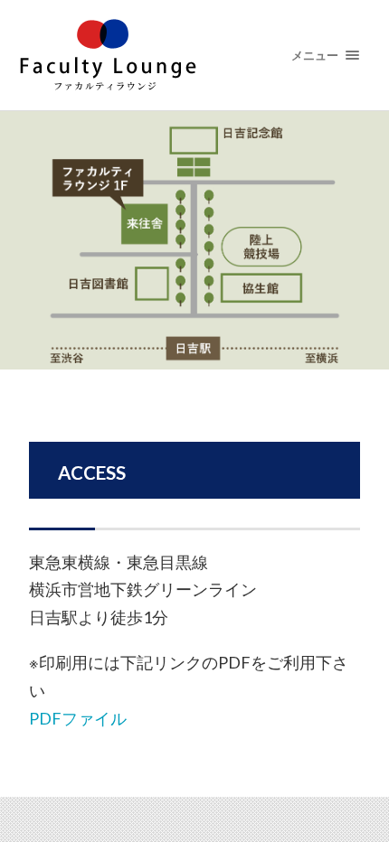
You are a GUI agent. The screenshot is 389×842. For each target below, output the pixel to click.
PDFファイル (78, 718)
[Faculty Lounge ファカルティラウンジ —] (195, 55)
